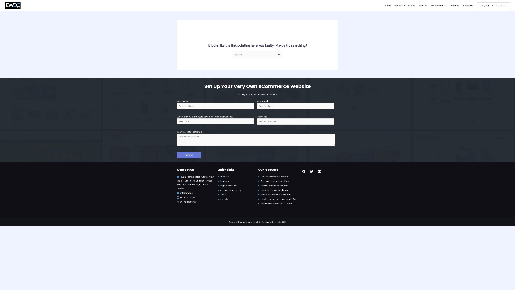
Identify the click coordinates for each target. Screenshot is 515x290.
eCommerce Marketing (230, 190)
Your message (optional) (189, 131)
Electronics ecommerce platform (276, 194)
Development (436, 5)
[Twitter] (311, 171)
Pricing (411, 5)
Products (398, 5)
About (223, 194)
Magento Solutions (229, 185)
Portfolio (224, 199)
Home (388, 5)
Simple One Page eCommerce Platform (279, 199)
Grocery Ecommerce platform (274, 176)
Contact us (467, 5)
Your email (262, 101)
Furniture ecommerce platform (275, 181)
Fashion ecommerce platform (274, 185)
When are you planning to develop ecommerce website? (205, 116)
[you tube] (319, 171)
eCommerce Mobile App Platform (276, 203)
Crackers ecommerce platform (275, 190)
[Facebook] (303, 171)
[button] (493, 6)
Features (224, 181)
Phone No (262, 116)
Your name (182, 101)
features (422, 5)
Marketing (454, 5)
